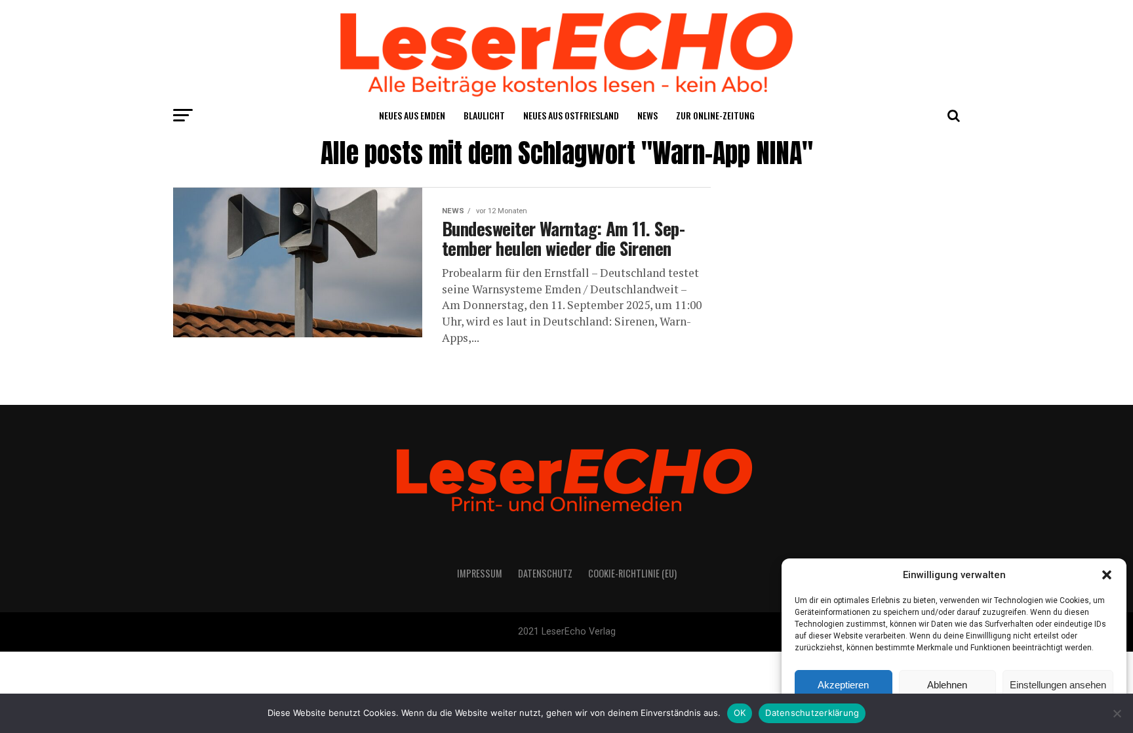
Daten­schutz (545, 573)
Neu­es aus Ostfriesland (571, 115)
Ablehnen (947, 684)
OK (740, 712)
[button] (1106, 574)
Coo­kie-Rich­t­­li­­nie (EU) (632, 573)
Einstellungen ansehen (1058, 684)
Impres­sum (479, 573)
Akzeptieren (843, 684)
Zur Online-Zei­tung (715, 115)
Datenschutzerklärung (812, 712)
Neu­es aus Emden (412, 115)
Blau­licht (484, 115)
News (647, 115)
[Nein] (1116, 713)
